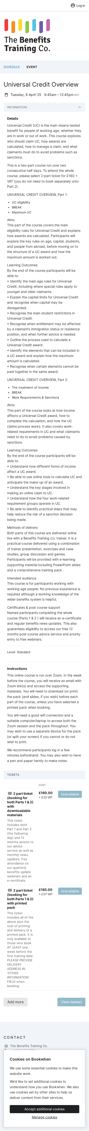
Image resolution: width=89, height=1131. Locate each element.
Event (32, 67)
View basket (71, 1002)
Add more (15, 1002)
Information (17, 107)
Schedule (12, 67)
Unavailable (70, 794)
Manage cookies (44, 1117)
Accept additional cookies (44, 1109)
